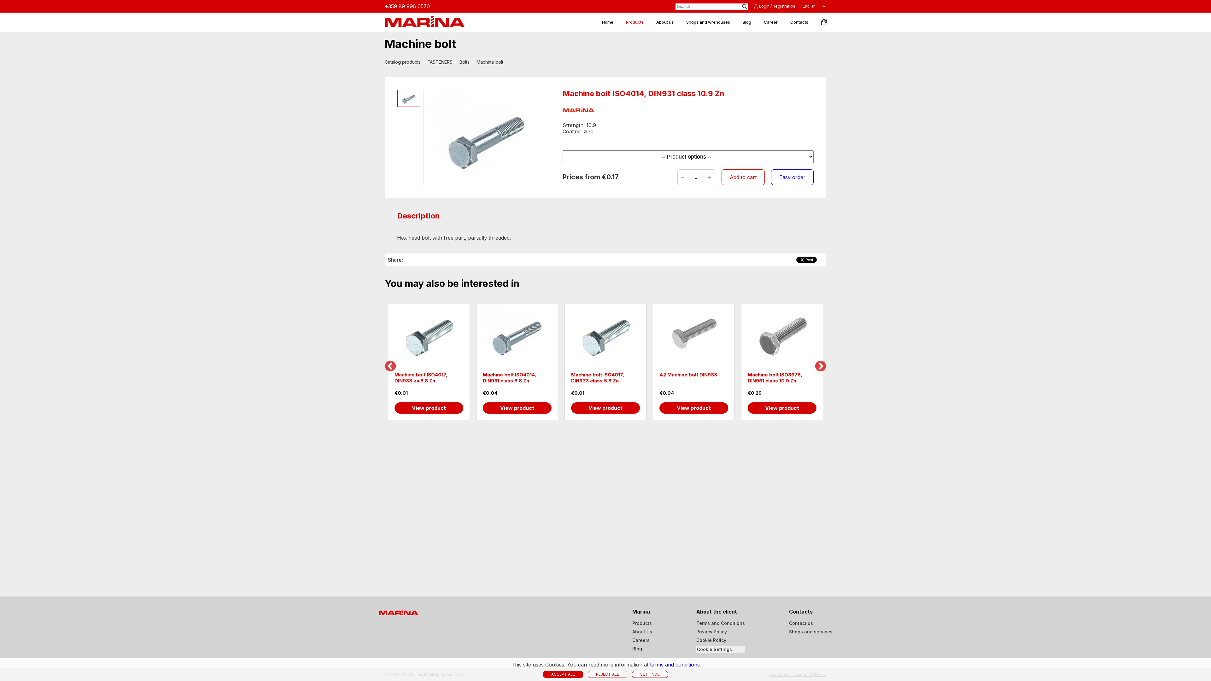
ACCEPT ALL (563, 674)
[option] (429, 362)
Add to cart (743, 177)
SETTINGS (650, 674)
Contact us (801, 623)
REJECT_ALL (607, 674)
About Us (642, 631)
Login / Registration (777, 6)
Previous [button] (390, 366)
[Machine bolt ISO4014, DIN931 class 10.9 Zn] (486, 137)
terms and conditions (675, 664)
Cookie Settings (714, 649)
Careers (641, 640)
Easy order (792, 177)
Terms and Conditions (720, 623)
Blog (637, 648)
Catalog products (403, 62)
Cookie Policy (711, 640)
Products (642, 623)
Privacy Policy (711, 631)
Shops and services (811, 631)
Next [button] (820, 366)
